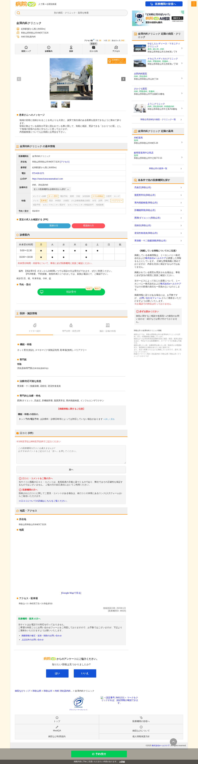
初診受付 (71, 291)
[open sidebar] (193, 4)
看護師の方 (88, 225)
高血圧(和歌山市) (142, 187)
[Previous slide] (19, 79)
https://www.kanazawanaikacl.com (47, 179)
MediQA (57, 730)
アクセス (116, 51)
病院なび (25, 4)
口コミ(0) (94, 51)
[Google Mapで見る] (71, 593)
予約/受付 (100, 754)
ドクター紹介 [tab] (35, 331)
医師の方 (54, 225)
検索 (86, 12)
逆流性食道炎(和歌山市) (146, 233)
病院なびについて (141, 730)
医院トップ (26, 51)
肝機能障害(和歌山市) (144, 210)
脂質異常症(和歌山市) (144, 195)
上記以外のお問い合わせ (33, 639)
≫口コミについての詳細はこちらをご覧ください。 (44, 501)
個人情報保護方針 (141, 736)
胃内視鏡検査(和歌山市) (146, 202)
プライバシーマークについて (78, 710)
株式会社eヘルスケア (155, 258)
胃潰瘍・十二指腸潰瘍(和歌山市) (150, 240)
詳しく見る (110, 419)
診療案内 (48, 51)
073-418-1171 (38, 173)
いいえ (85, 673)
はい (57, 673)
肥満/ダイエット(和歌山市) (147, 218)
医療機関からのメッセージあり (118, 61)
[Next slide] (123, 79)
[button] (54, 105)
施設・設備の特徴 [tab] (108, 331)
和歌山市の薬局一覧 (158, 168)
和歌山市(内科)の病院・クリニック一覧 (158, 119)
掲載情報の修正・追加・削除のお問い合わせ (42, 635)
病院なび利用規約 (57, 736)
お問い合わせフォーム (150, 298)
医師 (71, 51)
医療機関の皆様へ (165, 3)
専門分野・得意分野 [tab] (71, 331)
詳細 (123, 762)
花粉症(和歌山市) (142, 225)
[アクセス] (64, 162)
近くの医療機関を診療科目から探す (50, 189)
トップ (57, 721)
